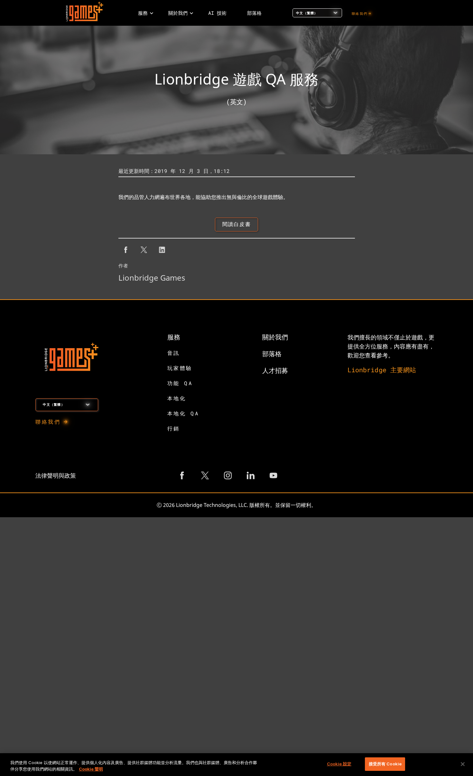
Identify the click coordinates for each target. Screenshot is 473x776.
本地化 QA (183, 413)
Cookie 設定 (339, 763)
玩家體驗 (179, 368)
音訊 (173, 352)
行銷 (173, 428)
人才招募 (275, 370)
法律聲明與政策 (55, 475)
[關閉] (463, 764)
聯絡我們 (359, 14)
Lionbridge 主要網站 (382, 369)
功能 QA (180, 383)
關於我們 (275, 337)
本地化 (176, 398)
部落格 (272, 353)
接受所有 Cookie (385, 763)
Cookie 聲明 (91, 768)
